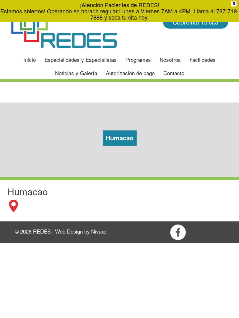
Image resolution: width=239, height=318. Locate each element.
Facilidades (203, 59)
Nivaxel (99, 231)
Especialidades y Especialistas (81, 59)
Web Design (69, 231)
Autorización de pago (130, 73)
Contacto (173, 73)
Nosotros (170, 59)
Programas (138, 59)
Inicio (29, 59)
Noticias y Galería (76, 73)
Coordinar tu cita (195, 21)
